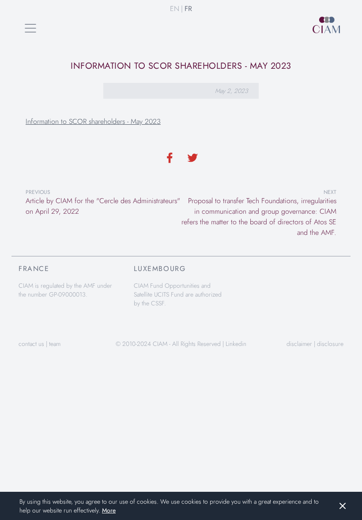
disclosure (330, 343)
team (54, 343)
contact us (31, 343)
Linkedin (236, 343)
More (109, 510)
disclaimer (299, 343)
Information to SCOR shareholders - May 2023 (93, 121)
